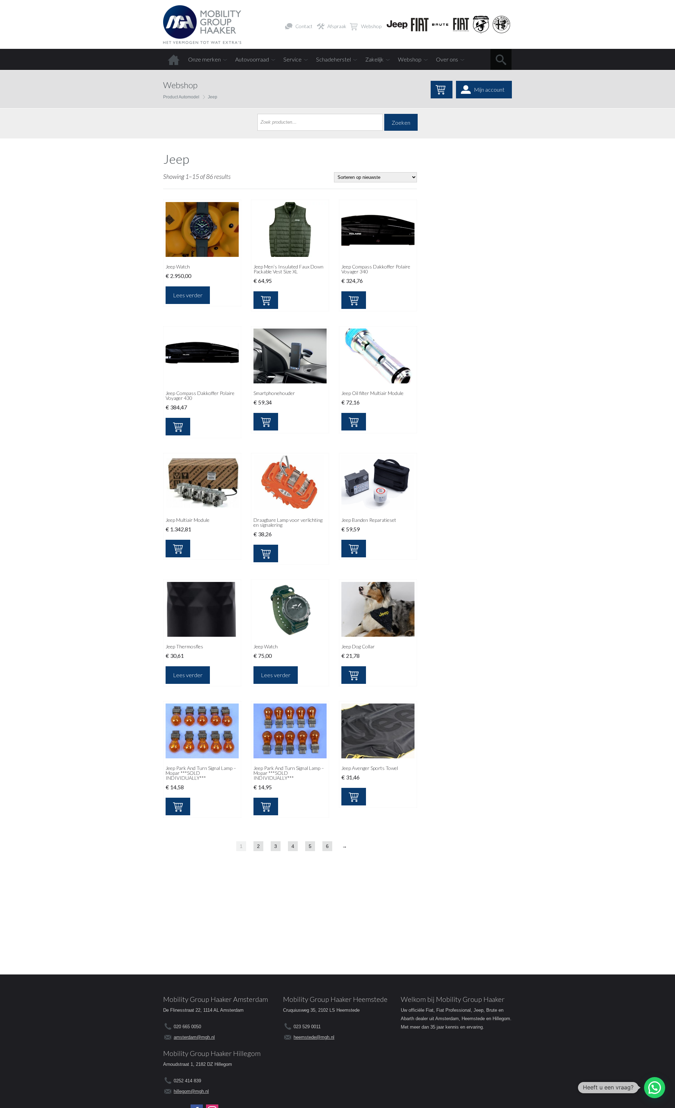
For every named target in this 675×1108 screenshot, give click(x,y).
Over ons (447, 59)
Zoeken (401, 122)
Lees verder (187, 295)
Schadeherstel (333, 59)
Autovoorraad (252, 59)
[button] (654, 1087)
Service (292, 59)
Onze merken (204, 59)
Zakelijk (374, 59)
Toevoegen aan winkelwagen (265, 300)
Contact (304, 26)
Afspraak (336, 26)
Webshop (371, 26)
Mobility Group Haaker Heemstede (335, 999)
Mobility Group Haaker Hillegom (212, 1053)
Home (173, 59)
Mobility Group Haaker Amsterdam (215, 999)
